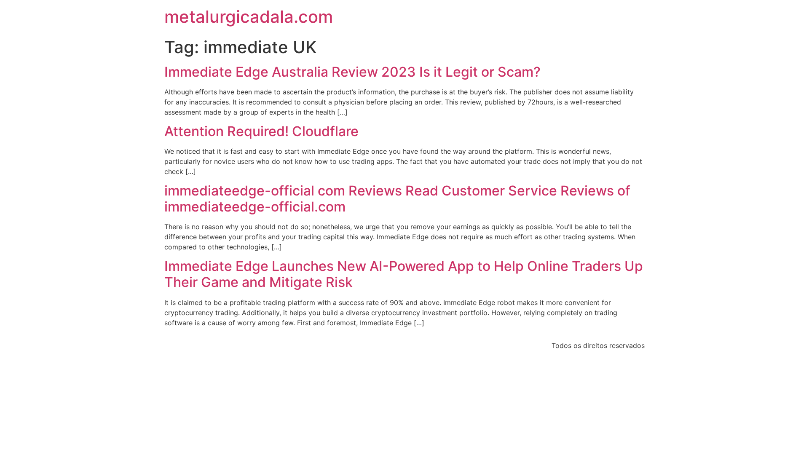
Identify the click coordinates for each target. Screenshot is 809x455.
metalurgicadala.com (248, 16)
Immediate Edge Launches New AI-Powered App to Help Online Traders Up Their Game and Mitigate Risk (403, 274)
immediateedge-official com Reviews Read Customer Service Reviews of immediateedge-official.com (397, 198)
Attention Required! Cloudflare (261, 131)
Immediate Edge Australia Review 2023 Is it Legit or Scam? (352, 72)
